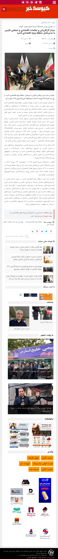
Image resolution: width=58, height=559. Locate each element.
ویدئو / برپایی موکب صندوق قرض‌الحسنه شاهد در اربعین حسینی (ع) (31, 409)
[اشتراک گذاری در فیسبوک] (51, 231)
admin (44, 38)
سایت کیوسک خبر (46, 216)
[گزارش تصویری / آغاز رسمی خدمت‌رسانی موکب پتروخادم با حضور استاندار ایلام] (30, 359)
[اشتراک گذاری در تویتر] (46, 231)
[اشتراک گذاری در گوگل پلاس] (37, 231)
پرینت (51, 48)
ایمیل (26, 43)
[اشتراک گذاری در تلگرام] (42, 231)
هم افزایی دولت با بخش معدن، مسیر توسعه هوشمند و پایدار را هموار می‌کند (26, 248)
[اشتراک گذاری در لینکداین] (32, 231)
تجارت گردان (47, 458)
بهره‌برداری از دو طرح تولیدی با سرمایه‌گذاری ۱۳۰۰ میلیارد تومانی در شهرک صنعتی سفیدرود (24, 268)
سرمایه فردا (34, 469)
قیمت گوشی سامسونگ (42, 463)
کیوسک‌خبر (50, 224)
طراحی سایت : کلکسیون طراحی (36, 557)
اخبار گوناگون (45, 22)
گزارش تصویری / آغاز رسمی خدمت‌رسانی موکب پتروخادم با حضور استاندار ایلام (31, 374)
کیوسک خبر (25, 463)
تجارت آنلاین (47, 469)
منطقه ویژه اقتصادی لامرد (33, 222)
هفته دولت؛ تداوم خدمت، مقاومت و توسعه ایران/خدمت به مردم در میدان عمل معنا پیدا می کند (24, 277)
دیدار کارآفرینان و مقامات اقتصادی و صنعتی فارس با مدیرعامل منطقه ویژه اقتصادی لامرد (30, 31)
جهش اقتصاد (33, 458)
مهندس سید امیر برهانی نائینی (13, 222)
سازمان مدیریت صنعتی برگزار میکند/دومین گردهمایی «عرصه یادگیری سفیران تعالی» (26, 258)
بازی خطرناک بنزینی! (46, 322)
